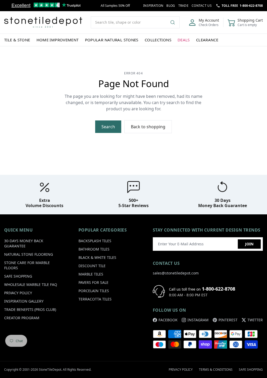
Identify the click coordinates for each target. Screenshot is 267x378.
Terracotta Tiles (95, 299)
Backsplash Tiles (94, 240)
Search (108, 127)
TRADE (183, 5)
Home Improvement (58, 39)
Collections (158, 39)
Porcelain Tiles (93, 290)
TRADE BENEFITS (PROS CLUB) (30, 309)
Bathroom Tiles (94, 249)
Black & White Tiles (97, 257)
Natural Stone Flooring (28, 254)
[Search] (175, 22)
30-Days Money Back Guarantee (23, 243)
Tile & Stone (17, 39)
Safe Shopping (18, 276)
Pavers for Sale (93, 282)
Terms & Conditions (216, 369)
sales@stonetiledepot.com (176, 273)
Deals (184, 39)
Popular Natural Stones (111, 39)
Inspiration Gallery (24, 301)
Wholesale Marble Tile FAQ (30, 284)
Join (249, 243)
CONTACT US (202, 5)
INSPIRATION (153, 5)
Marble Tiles (90, 274)
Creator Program (21, 317)
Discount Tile (92, 265)
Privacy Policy (18, 292)
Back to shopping (148, 127)
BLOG (170, 5)
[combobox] (135, 22)
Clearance (207, 39)
